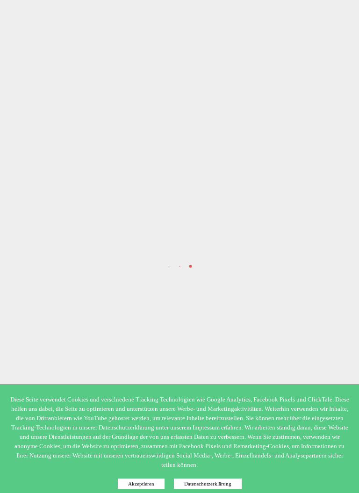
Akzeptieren (141, 483)
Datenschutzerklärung (207, 483)
